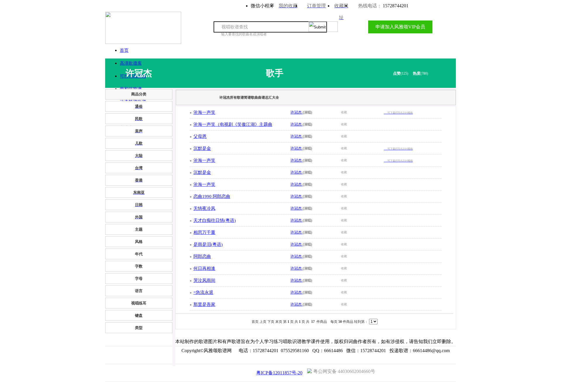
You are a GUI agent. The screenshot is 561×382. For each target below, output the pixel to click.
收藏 (344, 112)
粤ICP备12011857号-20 (279, 372)
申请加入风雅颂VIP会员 (400, 26)
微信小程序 (262, 5)
